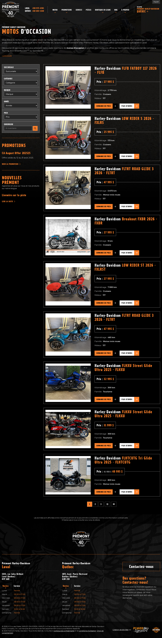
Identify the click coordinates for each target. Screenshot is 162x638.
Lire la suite (7, 56)
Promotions (14, 145)
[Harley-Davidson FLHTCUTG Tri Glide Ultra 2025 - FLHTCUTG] (68, 475)
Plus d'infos (127, 106)
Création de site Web (120, 630)
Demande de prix (103, 106)
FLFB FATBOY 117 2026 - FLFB (126, 70)
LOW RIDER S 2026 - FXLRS (124, 120)
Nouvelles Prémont (12, 180)
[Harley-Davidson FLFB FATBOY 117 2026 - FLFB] (68, 87)
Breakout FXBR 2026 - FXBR (126, 221)
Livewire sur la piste (14, 195)
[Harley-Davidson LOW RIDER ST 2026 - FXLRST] (68, 284)
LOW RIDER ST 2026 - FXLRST (125, 267)
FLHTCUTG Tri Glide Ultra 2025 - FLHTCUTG (123, 460)
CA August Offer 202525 (16, 153)
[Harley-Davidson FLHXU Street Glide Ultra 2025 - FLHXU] (68, 383)
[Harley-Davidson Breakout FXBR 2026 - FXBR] (68, 236)
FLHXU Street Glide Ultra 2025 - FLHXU (123, 367)
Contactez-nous (141, 566)
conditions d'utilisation (87, 631)
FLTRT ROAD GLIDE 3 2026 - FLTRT (124, 170)
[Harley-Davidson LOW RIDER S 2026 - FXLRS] (68, 137)
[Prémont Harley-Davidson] (10, 9)
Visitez (148, 9)
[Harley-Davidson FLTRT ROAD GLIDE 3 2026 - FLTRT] (68, 188)
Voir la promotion (10, 164)
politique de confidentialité (64, 631)
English (156, 2)
